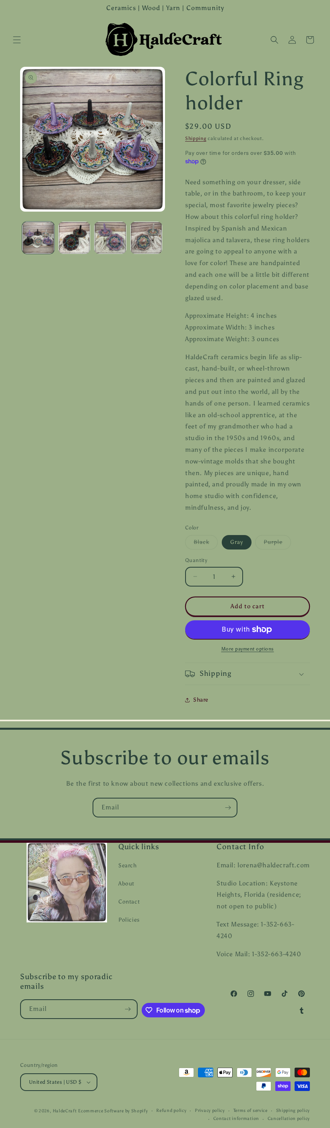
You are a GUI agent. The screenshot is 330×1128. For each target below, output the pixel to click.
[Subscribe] (228, 807)
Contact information (236, 1118)
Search (127, 865)
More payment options (247, 649)
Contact (129, 901)
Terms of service (250, 1110)
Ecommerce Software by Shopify (113, 1111)
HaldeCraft (65, 1111)
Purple (277, 544)
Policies (129, 919)
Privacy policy (210, 1110)
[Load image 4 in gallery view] (146, 238)
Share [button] (200, 699)
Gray (236, 542)
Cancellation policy (289, 1118)
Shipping (195, 138)
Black (206, 544)
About (126, 883)
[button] (17, 40)
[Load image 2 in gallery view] (74, 238)
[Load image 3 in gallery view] (110, 238)
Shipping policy (293, 1110)
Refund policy (171, 1110)
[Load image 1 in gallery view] (38, 238)
